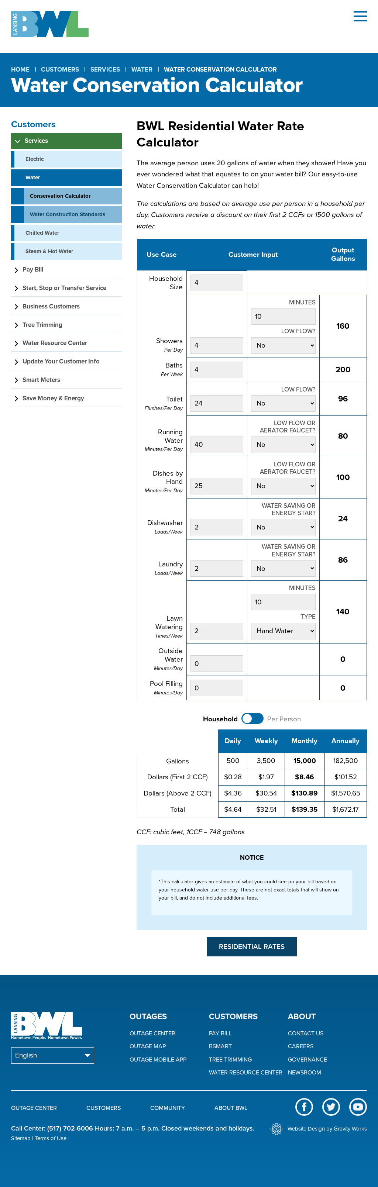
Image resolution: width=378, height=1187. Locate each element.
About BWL (230, 1108)
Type (308, 617)
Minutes (302, 302)
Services (105, 69)
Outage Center (152, 1033)
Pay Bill (220, 1033)
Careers (300, 1046)
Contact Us (305, 1033)
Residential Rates (252, 947)
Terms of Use (50, 1138)
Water (141, 69)
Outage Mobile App (158, 1059)
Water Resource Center (245, 1072)
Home (20, 69)
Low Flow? (298, 331)
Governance (307, 1059)
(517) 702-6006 (70, 1128)
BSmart (220, 1046)
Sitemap (21, 1138)
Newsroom (304, 1072)
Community (167, 1108)
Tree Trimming (230, 1059)
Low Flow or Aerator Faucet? (288, 427)
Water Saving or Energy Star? (289, 509)
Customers (60, 69)
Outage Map (148, 1046)
